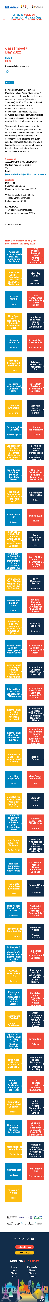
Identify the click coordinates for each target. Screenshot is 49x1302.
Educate (32, 1273)
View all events (14, 224)
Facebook (15, 1239)
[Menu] (4, 19)
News (14, 1270)
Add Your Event (24, 1253)
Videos (32, 1270)
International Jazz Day (25, 17)
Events (14, 1267)
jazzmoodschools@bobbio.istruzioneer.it (25, 174)
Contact (32, 1276)
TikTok (27, 1239)
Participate (32, 1267)
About (14, 1276)
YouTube (32, 1239)
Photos (14, 1273)
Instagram (19, 1239)
